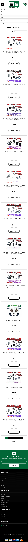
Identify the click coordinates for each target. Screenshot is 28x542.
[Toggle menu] (2, 4)
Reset (6, 24)
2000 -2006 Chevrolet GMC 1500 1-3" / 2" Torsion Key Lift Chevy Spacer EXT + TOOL (14, 286)
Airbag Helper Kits (5, 482)
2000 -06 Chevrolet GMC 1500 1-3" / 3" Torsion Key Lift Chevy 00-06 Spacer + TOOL (14, 152)
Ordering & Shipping (5, 500)
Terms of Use (4, 506)
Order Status (4, 514)
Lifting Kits (3, 476)
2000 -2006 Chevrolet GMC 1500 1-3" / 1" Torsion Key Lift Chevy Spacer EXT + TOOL (14, 387)
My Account (4, 513)
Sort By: (12, 31)
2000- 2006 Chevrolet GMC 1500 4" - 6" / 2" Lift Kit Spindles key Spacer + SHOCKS (14, 52)
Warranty (3, 498)
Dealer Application (5, 496)
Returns (3, 504)
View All (3, 487)
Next (13, 441)
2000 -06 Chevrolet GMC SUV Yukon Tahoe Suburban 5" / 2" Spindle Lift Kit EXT (14, 320)
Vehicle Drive (3, 20)
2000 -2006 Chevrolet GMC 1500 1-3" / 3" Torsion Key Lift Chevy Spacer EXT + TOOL (14, 253)
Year (1, 11)
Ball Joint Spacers (5, 485)
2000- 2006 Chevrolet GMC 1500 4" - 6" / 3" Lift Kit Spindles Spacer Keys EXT (14, 119)
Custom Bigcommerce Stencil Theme (11, 537)
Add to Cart (14, 63)
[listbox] (20, 32)
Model (1, 17)
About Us (3, 494)
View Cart (3, 518)
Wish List (3, 516)
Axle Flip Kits (4, 484)
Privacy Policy (4, 502)
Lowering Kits (4, 478)
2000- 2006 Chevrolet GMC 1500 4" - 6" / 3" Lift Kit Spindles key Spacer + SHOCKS (14, 85)
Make (2, 14)
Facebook (5, 525)
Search (2, 24)
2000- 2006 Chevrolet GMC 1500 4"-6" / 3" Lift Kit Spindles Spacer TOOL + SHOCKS (14, 353)
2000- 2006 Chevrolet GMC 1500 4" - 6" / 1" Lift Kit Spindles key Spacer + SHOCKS (14, 219)
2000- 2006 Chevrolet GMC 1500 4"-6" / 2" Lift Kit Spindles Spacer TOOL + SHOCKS (14, 420)
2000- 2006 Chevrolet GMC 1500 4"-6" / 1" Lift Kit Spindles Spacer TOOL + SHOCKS (14, 186)
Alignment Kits (4, 480)
